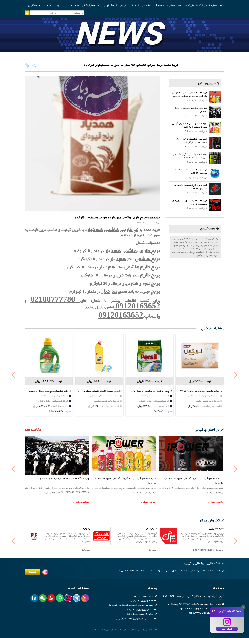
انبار (131, 5)
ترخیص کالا (159, 5)
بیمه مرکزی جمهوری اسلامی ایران (139, 609)
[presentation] (13, 375)
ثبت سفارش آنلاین (90, 5)
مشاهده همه (33, 429)
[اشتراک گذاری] (33, 65)
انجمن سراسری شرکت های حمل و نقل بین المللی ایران (130, 605)
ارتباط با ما (75, 5)
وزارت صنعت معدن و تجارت (141, 596)
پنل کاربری (32, 5)
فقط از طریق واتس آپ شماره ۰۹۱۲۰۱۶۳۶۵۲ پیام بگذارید (190, 604)
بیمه (179, 5)
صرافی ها (170, 5)
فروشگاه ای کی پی (109, 5)
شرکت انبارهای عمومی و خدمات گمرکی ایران (134, 618)
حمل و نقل (146, 5)
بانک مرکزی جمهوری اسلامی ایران (139, 614)
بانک (137, 5)
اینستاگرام (32, 572)
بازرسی (123, 5)
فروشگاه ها (201, 5)
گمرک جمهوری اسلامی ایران (141, 600)
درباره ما (213, 5)
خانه (222, 5)
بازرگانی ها (189, 5)
